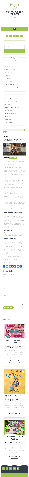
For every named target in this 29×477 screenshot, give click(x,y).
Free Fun (6, 75)
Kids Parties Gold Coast (10, 87)
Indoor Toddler (8, 84)
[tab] (14, 29)
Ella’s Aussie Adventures (14, 395)
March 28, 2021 (10, 399)
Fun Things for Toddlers (14, 13)
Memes (6, 90)
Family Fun (7, 72)
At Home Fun (8, 63)
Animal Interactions (9, 60)
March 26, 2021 (10, 442)
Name (4, 288)
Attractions (7, 66)
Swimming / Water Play (10, 107)
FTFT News (7, 78)
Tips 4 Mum (7, 110)
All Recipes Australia (17, 235)
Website (5, 303)
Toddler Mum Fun (9, 119)
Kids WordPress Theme (9, 475)
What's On (7, 122)
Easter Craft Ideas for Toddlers (14, 437)
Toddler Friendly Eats (10, 116)
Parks (5, 93)
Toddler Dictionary (9, 113)
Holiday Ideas (8, 81)
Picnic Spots (7, 95)
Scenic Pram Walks (9, 101)
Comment (6, 276)
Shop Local (7, 104)
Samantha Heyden (19, 139)
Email (4, 295)
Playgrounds (7, 98)
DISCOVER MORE (15, 362)
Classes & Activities (9, 69)
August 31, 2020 (9, 139)
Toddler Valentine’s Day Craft (14, 341)
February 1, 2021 (10, 346)
